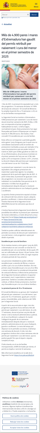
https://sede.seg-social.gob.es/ (25, 217)
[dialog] (19, 413)
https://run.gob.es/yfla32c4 (24, 355)
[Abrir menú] (36, 5)
